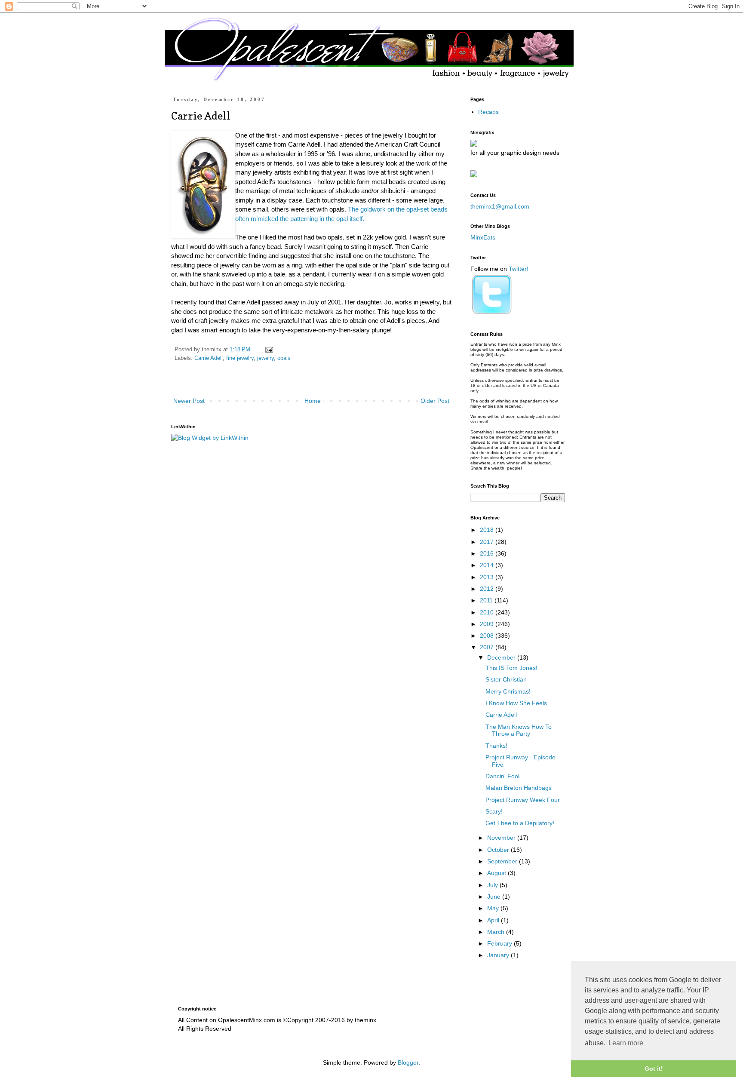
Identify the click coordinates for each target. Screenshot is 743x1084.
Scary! (494, 811)
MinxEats (482, 237)
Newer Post (189, 400)
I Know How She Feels (516, 703)
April (494, 920)
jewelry (265, 358)
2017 (487, 541)
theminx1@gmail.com (499, 206)
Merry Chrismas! (508, 691)
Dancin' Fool (502, 776)
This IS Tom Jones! (511, 667)
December (502, 657)
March (496, 931)
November (502, 837)
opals (284, 358)
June (494, 896)
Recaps (488, 111)
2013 (487, 577)
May (493, 908)
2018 (487, 529)
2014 (487, 565)
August (497, 872)
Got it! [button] (654, 1068)
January (499, 955)
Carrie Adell (208, 358)
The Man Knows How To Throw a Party (518, 730)
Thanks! (496, 745)
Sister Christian (506, 679)
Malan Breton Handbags (518, 787)
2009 (487, 623)
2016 (487, 553)
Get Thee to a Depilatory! (519, 823)
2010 (487, 612)
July (493, 884)
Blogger (408, 1062)
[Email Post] (269, 350)
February (500, 943)
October (499, 849)
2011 (487, 600)
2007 (487, 647)
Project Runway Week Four (522, 799)
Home (312, 400)
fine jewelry (240, 358)
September (503, 861)
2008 (487, 635)
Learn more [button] (625, 1043)
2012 (487, 588)
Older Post (435, 400)
